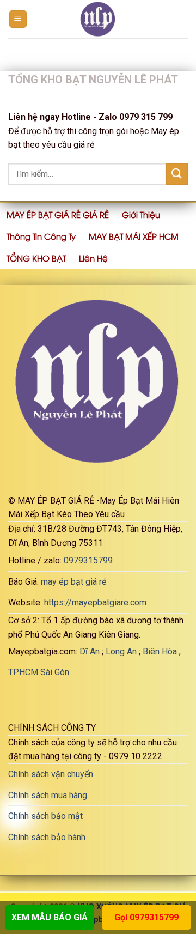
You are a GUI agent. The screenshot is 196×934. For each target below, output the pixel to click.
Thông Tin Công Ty (41, 236)
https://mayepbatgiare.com (95, 602)
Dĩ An (89, 651)
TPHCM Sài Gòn (38, 672)
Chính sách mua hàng (47, 795)
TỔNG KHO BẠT (36, 257)
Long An (121, 651)
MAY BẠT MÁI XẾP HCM (134, 236)
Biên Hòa (160, 651)
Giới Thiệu (141, 214)
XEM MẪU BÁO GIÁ (49, 917)
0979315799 (88, 560)
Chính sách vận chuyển (50, 774)
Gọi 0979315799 (146, 917)
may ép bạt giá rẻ (73, 582)
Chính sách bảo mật (45, 816)
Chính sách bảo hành (46, 837)
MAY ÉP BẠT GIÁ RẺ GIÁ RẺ (58, 214)
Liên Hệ (93, 257)
